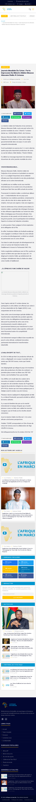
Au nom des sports (8, 756)
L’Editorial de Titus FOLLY (18, 16)
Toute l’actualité (7, 732)
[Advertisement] (18, 44)
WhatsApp (17, 117)
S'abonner (19, 597)
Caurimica (6, 765)
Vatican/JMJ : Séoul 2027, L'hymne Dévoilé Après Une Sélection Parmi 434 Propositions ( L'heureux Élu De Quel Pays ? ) (21, 647)
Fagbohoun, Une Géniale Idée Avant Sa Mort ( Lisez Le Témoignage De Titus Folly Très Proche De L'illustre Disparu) (17, 550)
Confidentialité (7, 740)
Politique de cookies (17, 799)
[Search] (30, 9)
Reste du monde (7, 762)
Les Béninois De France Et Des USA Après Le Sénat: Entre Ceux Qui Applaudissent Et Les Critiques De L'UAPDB (16, 481)
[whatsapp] (6, 719)
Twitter (28, 113)
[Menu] (33, 9)
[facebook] (2, 719)
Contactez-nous (11, 4)
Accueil (4, 16)
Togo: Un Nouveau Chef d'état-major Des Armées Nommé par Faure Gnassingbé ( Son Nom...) (17, 634)
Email (5, 120)
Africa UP (5, 67)
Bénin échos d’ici (8, 753)
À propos (20, 4)
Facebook (18, 113)
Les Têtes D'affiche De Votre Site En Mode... (20, 684)
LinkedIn (6, 117)
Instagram (27, 117)
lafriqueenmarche (9, 432)
